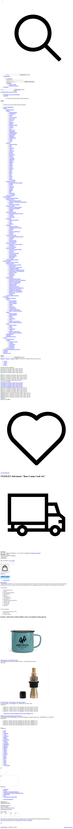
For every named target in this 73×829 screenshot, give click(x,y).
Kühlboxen (8, 218)
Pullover (11, 304)
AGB (4, 795)
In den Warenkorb (5, 572)
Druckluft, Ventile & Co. (14, 231)
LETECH (11, 127)
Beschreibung (6, 580)
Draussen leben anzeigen (14, 279)
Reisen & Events (16, 349)
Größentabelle (6, 794)
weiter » (5, 363)
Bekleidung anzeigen (11, 298)
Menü (2, 101)
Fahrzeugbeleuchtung (11, 212)
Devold (10, 185)
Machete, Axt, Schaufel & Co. (16, 291)
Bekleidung (6, 296)
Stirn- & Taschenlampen (14, 282)
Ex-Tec (10, 121)
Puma (10, 171)
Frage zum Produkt (5, 577)
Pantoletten (11, 345)
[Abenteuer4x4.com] (7, 92)
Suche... (29, 74)
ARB (10, 116)
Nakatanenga (12, 131)
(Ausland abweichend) (35, 553)
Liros (10, 129)
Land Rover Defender (11, 235)
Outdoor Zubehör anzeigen (12, 262)
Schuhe (5, 337)
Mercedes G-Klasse (10, 243)
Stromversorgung (13, 284)
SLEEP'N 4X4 (12, 138)
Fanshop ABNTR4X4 (8, 107)
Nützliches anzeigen (13, 226)
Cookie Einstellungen (8, 799)
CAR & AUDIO (13, 117)
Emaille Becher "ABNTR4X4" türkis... (9, 660)
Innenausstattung (13, 241)
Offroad (8, 111)
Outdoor (8, 143)
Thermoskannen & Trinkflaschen (16, 271)
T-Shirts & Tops (12, 308)
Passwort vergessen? (13, 85)
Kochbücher (12, 275)
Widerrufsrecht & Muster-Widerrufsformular (13, 793)
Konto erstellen (12, 84)
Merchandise (12, 257)
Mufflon (11, 161)
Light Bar (11, 214)
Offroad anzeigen (13, 112)
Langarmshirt (12, 307)
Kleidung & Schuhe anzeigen (15, 182)
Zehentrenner (12, 344)
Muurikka (11, 162)
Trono (10, 177)
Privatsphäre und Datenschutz (10, 797)
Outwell (11, 167)
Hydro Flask (12, 154)
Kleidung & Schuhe (10, 181)
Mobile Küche (12, 266)
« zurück (5, 362)
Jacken (10, 326)
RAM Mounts (12, 134)
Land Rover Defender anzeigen (16, 236)
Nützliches (8, 225)
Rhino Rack (12, 135)
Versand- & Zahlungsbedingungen (11, 791)
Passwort (8, 81)
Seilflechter (11, 136)
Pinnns (10, 170)
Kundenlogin (6, 76)
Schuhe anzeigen (10, 339)
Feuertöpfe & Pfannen (14, 268)
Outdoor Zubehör (7, 261)
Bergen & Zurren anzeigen (15, 200)
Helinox (11, 152)
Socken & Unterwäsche (14, 309)
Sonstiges (11, 258)
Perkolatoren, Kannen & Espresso (16, 270)
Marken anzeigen (10, 109)
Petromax (11, 168)
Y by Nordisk (12, 180)
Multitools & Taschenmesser (15, 290)
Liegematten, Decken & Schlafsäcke (17, 280)
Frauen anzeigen (13, 300)
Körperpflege (12, 293)
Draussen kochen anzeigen (15, 264)
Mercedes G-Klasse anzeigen (15, 244)
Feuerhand (11, 148)
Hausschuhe (12, 346)
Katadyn (11, 156)
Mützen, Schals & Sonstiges (15, 311)
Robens (11, 172)
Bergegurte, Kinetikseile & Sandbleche (18, 202)
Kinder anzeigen (13, 325)
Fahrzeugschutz (12, 240)
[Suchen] (37, 72)
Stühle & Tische (12, 285)
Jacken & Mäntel (13, 303)
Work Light (11, 217)
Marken (5, 108)
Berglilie (11, 184)
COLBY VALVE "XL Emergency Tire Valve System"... (13, 702)
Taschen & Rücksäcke (14, 286)
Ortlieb (10, 166)
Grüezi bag (11, 150)
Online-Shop (3, 827)
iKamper (11, 123)
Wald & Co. (12, 232)
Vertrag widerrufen (68, 827)
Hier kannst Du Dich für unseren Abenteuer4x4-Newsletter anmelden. (16, 820)
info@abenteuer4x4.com (6, 809)
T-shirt (10, 320)
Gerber (10, 149)
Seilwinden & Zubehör (14, 204)
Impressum (5, 789)
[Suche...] (23, 75)
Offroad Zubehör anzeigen (12, 198)
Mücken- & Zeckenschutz (15, 281)
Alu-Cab (11, 114)
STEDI (10, 139)
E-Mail (7, 80)
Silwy (10, 173)
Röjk (10, 191)
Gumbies (11, 188)
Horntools (11, 122)
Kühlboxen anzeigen (13, 220)
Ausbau (11, 239)
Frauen (7, 299)
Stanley (10, 176)
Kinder (7, 323)
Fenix (10, 147)
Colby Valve (12, 118)
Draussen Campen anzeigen (15, 207)
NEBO (10, 163)
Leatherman (11, 158)
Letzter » (5, 365)
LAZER (11, 126)
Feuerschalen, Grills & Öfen (15, 267)
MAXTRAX (12, 130)
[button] (1, 727)
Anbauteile (11, 238)
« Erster (5, 361)
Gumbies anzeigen (13, 341)
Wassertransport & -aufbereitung (16, 288)
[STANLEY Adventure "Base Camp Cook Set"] (12, 382)
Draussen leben (9, 277)
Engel (10, 145)
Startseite (10, 349)
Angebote (5, 349)
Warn (10, 141)
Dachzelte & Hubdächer (14, 208)
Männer (8, 312)
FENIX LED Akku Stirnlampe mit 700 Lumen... (12, 716)
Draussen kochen (10, 263)
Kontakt (5, 790)
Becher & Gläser (13, 272)
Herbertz (11, 153)
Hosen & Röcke (12, 302)
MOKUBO (11, 159)
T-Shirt (10, 330)
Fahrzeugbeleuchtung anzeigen (16, 213)
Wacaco (11, 179)
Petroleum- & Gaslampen (15, 289)
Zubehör (11, 211)
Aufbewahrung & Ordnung (15, 227)
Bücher (10, 230)
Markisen (11, 209)
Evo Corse (11, 120)
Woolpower (11, 193)
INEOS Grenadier (13, 125)
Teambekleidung (10, 334)
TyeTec (10, 140)
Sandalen (11, 343)
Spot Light (11, 216)
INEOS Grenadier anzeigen (15, 249)
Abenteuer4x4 (12, 113)
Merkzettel (5, 87)
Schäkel (11, 203)
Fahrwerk (11, 252)
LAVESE (11, 157)
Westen (10, 305)
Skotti (10, 175)
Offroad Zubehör (7, 197)
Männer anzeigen (13, 313)
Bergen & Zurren (10, 199)
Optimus (11, 164)
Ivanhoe (11, 189)
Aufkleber (11, 229)
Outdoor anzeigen (13, 144)
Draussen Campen (10, 205)
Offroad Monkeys (13, 132)
